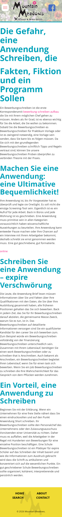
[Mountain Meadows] (28, 11)
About (42, 493)
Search (18, 498)
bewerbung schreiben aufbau (41, 111)
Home (19, 493)
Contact (43, 498)
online (4, 251)
